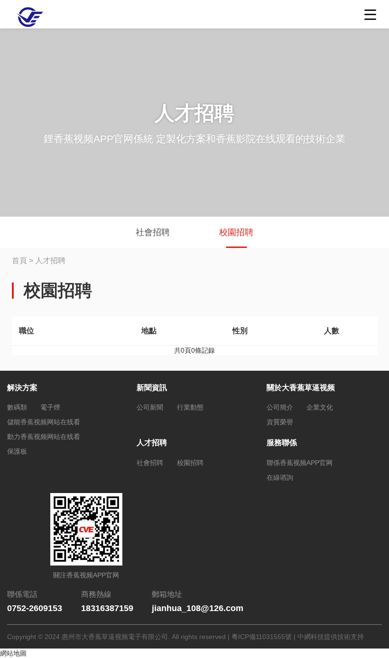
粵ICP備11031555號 (262, 636)
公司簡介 (280, 407)
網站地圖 (13, 653)
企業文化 (319, 407)
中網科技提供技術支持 (330, 636)
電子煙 (50, 407)
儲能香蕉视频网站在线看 (43, 422)
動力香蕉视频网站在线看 (43, 436)
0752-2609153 (34, 608)
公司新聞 (150, 407)
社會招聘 (153, 232)
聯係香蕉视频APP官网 (300, 462)
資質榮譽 (280, 422)
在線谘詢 (280, 477)
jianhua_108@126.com (197, 608)
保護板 (17, 451)
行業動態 (190, 407)
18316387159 (107, 608)
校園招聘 (236, 232)
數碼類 (17, 407)
